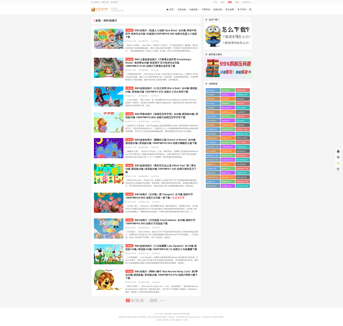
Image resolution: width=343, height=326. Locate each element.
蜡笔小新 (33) (241, 177)
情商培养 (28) (212, 186)
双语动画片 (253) (211, 112)
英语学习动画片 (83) (242, 138)
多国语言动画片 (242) (227, 112)
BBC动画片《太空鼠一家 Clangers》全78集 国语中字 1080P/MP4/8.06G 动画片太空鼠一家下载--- (159, 196)
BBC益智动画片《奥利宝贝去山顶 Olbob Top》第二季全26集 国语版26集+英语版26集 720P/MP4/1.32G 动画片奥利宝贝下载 (160, 169)
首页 (171, 9)
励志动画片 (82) (227, 142)
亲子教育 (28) (227, 186)
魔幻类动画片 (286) (226, 107)
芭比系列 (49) (227, 155)
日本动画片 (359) (241, 103)
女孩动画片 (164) (211, 125)
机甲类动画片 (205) (212, 120)
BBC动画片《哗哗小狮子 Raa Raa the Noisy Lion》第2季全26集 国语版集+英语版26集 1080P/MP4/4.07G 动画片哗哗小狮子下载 (161, 275)
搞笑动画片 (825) (211, 99)
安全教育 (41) (227, 164)
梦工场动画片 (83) (212, 142)
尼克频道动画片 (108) (227, 129)
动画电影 (193, 9)
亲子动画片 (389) (211, 103)
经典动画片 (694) (226, 99)
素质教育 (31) (227, 181)
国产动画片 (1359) (226, 90)
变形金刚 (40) (212, 168)
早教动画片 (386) (226, 103)
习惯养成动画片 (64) (227, 147)
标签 (237, 2)
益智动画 (217, 9)
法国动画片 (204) (226, 120)
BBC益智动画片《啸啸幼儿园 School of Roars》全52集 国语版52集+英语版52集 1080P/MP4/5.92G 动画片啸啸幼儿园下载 (161, 141)
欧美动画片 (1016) (211, 94)
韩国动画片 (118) (241, 125)
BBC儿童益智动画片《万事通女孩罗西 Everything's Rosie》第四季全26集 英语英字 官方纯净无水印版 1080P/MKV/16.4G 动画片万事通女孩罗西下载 (158, 63)
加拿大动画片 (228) (212, 116)
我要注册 (105, 2)
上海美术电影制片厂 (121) (227, 125)
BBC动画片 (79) (212, 147)
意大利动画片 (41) (241, 164)
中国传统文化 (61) (241, 147)
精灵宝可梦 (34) (212, 177)
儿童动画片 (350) (211, 107)
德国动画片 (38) (242, 168)
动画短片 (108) (242, 129)
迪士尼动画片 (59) (212, 151)
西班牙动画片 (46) (241, 155)
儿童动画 (181, 9)
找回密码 (114, 2)
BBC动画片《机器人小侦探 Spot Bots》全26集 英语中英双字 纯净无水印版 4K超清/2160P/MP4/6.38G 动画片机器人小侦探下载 (161, 34)
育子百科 (241, 9)
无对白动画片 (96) (212, 134)
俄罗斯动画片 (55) (241, 151)
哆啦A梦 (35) (226, 173)
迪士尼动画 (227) (226, 116)
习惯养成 (205, 9)
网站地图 (186, 313)
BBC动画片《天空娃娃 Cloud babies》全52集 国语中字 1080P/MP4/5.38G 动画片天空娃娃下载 (160, 221)
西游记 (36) (211, 173)
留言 (223, 2)
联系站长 (247, 2)
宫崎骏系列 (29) (242, 181)
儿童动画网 (99, 9)
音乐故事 (229, 9)
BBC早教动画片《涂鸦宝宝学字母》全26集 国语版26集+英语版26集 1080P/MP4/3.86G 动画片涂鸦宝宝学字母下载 (161, 115)
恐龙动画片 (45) (227, 160)
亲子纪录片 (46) (212, 160)
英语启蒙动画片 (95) (227, 134)
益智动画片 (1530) (211, 90)
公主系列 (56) (227, 151)
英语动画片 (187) (241, 120)
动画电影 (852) (242, 94)
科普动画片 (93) (242, 134)
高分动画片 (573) (241, 99)
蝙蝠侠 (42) (211, 164)
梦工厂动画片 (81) (241, 142)
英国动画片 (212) (241, 116)
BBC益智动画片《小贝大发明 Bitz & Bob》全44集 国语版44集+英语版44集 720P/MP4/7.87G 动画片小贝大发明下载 (161, 89)
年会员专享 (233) (241, 112)
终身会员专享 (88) (226, 138)
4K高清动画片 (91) (212, 138)
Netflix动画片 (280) (241, 107)
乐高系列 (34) (241, 173)
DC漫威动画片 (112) (212, 129)
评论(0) (156, 41)
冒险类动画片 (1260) (241, 90)
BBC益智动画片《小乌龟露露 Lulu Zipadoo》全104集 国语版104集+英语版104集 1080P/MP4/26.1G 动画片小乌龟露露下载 (161, 247)
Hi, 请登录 (95, 2)
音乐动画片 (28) (242, 186)
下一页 (153, 300)
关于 (215, 2)
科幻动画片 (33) (227, 177)
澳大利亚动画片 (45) (242, 160)
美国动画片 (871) (226, 94)
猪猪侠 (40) (226, 168)
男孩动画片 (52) (212, 155)
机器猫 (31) (211, 181)
